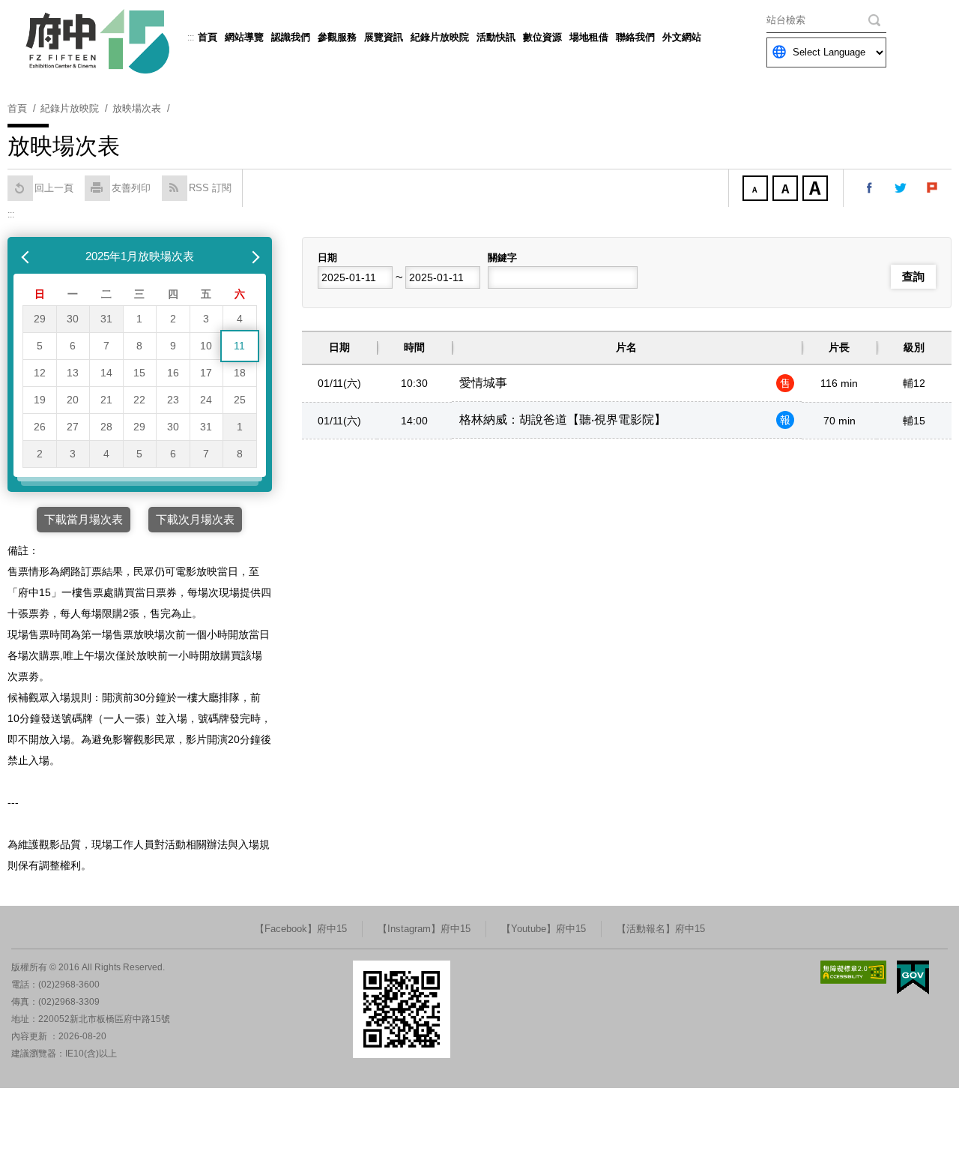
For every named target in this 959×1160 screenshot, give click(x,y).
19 (40, 400)
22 (139, 400)
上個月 (26, 256)
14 (106, 373)
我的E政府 (913, 977)
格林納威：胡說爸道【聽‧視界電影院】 (562, 419)
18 (240, 373)
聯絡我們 (635, 37)
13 (73, 373)
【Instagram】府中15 (424, 928)
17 (206, 373)
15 (139, 373)
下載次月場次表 (195, 519)
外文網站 (681, 37)
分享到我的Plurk (933, 188)
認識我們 (290, 37)
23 (173, 400)
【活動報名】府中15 (661, 928)
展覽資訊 (383, 37)
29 (40, 319)
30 (73, 319)
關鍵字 (502, 257)
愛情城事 (483, 382)
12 (40, 373)
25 (240, 400)
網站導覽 (244, 37)
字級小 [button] (756, 189)
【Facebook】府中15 (301, 928)
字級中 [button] (786, 189)
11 (239, 346)
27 (73, 427)
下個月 (252, 256)
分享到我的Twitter (901, 188)
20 (73, 400)
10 (206, 346)
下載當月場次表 (83, 519)
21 (106, 400)
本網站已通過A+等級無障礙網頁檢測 (853, 972)
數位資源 (542, 37)
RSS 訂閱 (210, 187)
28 (106, 427)
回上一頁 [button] (53, 187)
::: (190, 37)
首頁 (207, 37)
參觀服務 (337, 37)
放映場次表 (136, 108)
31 (106, 319)
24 (206, 400)
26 (40, 427)
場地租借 (588, 37)
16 (173, 373)
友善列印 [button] (131, 187)
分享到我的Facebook (870, 188)
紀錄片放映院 (440, 37)
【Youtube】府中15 (543, 928)
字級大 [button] (816, 189)
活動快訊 (496, 37)
